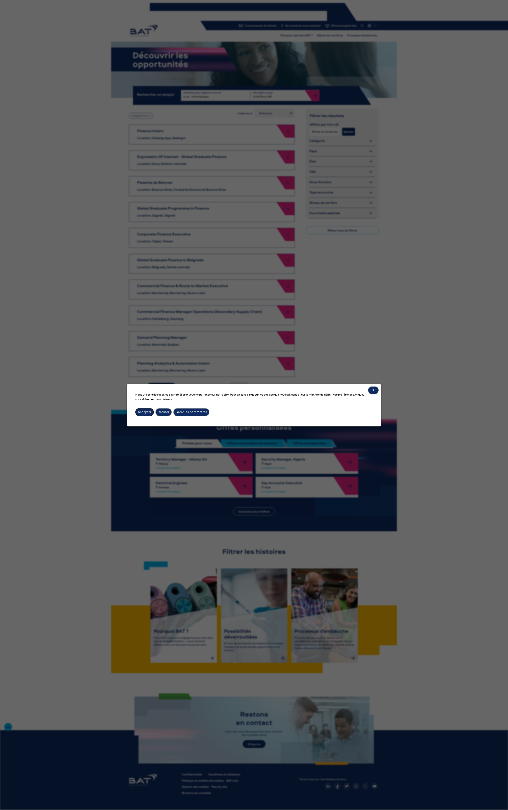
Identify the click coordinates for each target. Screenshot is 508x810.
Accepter (144, 412)
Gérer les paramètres (191, 412)
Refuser (163, 412)
